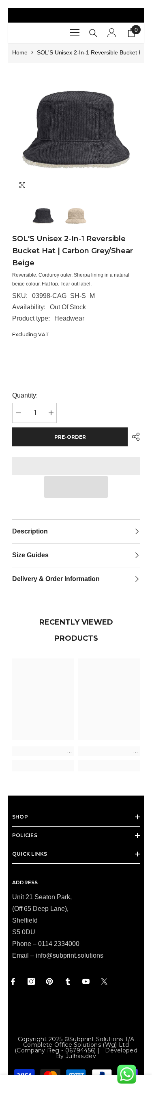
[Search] (93, 33)
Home (20, 52)
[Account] (111, 32)
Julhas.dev (81, 1056)
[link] (43, 751)
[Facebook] (13, 981)
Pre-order (70, 437)
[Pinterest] (49, 981)
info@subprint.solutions (69, 955)
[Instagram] (31, 981)
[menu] (74, 33)
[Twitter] (104, 981)
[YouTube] (86, 981)
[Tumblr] (68, 981)
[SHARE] (134, 436)
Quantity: (25, 395)
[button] (76, 487)
